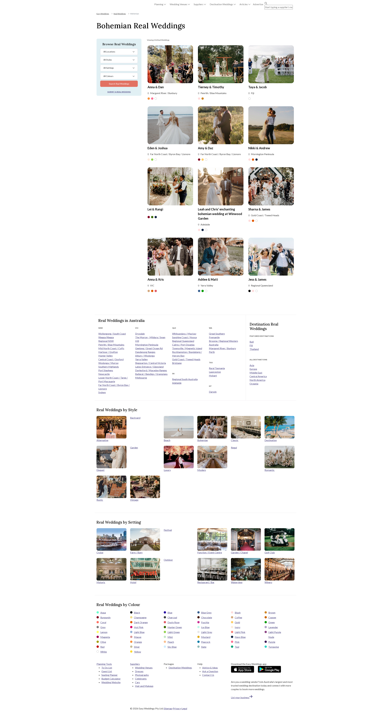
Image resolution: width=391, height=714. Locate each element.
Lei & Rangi (155, 209)
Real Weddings (120, 14)
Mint (170, 637)
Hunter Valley (105, 355)
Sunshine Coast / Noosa (184, 337)
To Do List (106, 667)
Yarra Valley (141, 359)
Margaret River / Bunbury (222, 348)
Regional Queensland (183, 340)
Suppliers (135, 663)
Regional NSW (106, 340)
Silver (137, 646)
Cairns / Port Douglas (183, 344)
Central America (258, 376)
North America (257, 379)
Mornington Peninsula (146, 344)
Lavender (273, 627)
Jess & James (257, 279)
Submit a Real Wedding (119, 92)
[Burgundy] (199, 160)
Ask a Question (210, 671)
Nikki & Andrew (259, 148)
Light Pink (240, 632)
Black (137, 612)
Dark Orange (141, 622)
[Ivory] (149, 160)
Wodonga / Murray (108, 363)
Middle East (256, 372)
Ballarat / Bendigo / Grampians (151, 374)
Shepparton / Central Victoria (150, 363)
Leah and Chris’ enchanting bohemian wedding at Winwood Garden (220, 213)
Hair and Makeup (144, 685)
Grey (103, 627)
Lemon (103, 632)
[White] (156, 99)
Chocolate (206, 617)
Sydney (102, 392)
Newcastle (104, 374)
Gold (237, 622)
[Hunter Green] (152, 217)
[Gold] (202, 160)
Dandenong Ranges (145, 352)
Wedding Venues (144, 667)
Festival (168, 530)
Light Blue (139, 632)
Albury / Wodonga (145, 355)
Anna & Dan (156, 87)
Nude (271, 637)
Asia (252, 365)
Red (102, 646)
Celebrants (141, 678)
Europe (253, 368)
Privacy (177, 708)
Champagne (140, 617)
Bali (252, 341)
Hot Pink (138, 627)
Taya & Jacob (257, 87)
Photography (142, 674)
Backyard (135, 417)
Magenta (105, 637)
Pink (237, 641)
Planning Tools (104, 663)
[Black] (249, 291)
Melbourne (141, 377)
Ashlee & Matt (208, 279)
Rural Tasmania (217, 368)
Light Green (174, 632)
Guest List (106, 671)
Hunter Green (175, 627)
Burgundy (105, 617)
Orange (138, 641)
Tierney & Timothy (211, 87)
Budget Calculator (111, 678)
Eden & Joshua (158, 148)
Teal (237, 646)
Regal (234, 447)
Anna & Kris (156, 279)
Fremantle (214, 337)
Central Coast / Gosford (111, 359)
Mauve (137, 637)
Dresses (139, 671)
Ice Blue (205, 627)
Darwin (213, 391)
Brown (271, 612)
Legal (184, 708)
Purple (271, 641)
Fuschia (205, 622)
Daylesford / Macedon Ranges (151, 370)
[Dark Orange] (253, 160)
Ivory (237, 627)
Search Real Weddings (119, 84)
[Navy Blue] (256, 160)
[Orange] (149, 99)
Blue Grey (206, 612)
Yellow (137, 651)
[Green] (202, 291)
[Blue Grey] (199, 291)
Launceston (215, 371)
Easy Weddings (103, 14)
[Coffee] (149, 291)
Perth (212, 352)
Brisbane (177, 363)
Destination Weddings (180, 667)
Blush (238, 612)
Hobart (213, 375)
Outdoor (168, 559)
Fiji (251, 345)
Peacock (205, 641)
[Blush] (199, 99)
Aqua (103, 612)
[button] (160, 4)
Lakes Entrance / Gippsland (149, 366)
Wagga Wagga (106, 337)
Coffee (238, 617)
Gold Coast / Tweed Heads (186, 359)
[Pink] (152, 99)
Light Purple (274, 632)
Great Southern (217, 333)
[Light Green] (152, 160)
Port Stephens (105, 370)
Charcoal (172, 617)
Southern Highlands (108, 366)
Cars (137, 682)
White (103, 651)
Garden (134, 447)
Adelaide (176, 382)
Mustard (205, 637)
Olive (103, 641)
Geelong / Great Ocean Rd (149, 348)
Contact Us (208, 674)
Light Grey (206, 632)
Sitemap (168, 708)
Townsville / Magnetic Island (187, 348)
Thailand (254, 349)
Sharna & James (259, 209)
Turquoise (273, 646)
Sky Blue (172, 646)
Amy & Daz (205, 148)
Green (271, 622)
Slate (203, 646)
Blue (170, 612)
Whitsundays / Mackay (184, 333)
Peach (171, 641)
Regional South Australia (185, 379)
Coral (103, 622)
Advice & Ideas (210, 667)
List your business (240, 697)
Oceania (254, 383)
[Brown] (202, 99)
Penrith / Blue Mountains (111, 344)
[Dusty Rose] (156, 291)
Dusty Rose (173, 622)
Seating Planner (109, 674)
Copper (272, 617)
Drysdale (140, 333)
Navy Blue (240, 637)
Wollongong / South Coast (112, 333)
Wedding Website (111, 682)
